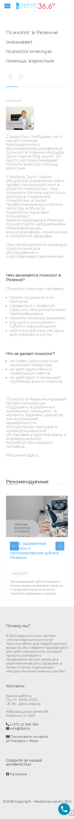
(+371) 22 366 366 (23, 724)
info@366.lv (19, 728)
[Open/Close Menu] (8, 5)
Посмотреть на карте (29, 737)
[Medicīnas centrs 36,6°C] (35, 6)
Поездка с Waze (23, 741)
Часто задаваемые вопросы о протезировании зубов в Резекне (34, 550)
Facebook (18, 774)
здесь (32, 455)
